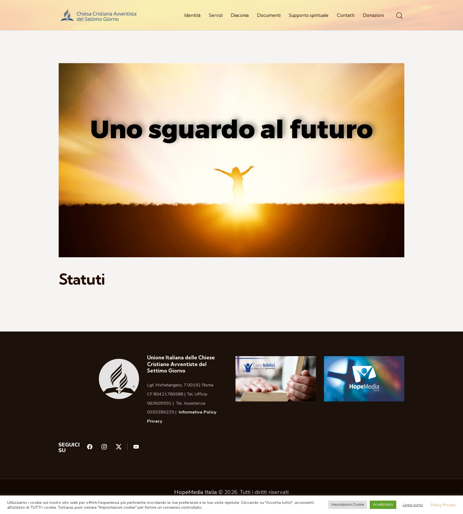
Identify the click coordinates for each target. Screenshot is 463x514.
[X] (124, 448)
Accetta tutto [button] (383, 504)
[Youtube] (136, 448)
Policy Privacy (443, 504)
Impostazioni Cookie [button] (347, 504)
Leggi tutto (413, 504)
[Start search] (399, 16)
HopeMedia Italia (195, 492)
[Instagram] (108, 448)
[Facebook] (94, 448)
